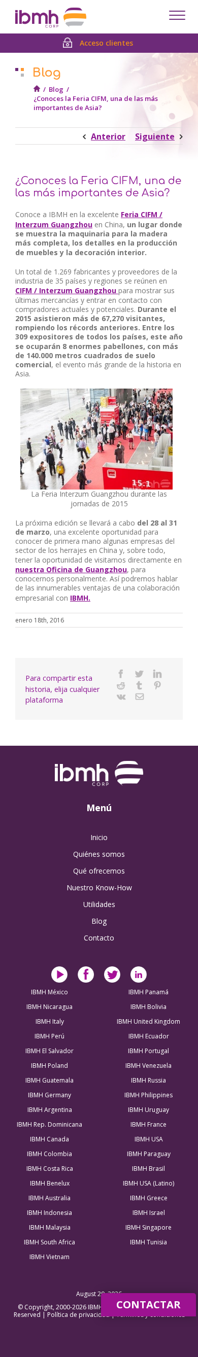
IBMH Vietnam (49, 1256)
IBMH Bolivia (148, 1006)
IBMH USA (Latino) (148, 1183)
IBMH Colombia (49, 1154)
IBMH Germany (49, 1095)
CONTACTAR (148, 1304)
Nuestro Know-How (99, 887)
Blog (56, 89)
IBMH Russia (148, 1080)
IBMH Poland (49, 1065)
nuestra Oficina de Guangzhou (71, 569)
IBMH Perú (49, 1036)
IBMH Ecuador (148, 1036)
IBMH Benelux (50, 1183)
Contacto (99, 938)
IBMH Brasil (148, 1168)
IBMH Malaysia (50, 1227)
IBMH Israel (149, 1212)
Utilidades (99, 904)
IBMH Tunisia (148, 1242)
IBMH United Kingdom (148, 1021)
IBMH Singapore (148, 1227)
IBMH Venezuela (148, 1065)
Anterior (108, 136)
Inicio (99, 837)
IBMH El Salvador (49, 1051)
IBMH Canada (49, 1139)
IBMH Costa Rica (49, 1168)
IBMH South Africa (49, 1242)
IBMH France (148, 1124)
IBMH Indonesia (49, 1212)
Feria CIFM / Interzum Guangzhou (88, 219)
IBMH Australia (49, 1198)
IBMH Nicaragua (49, 1006)
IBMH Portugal (148, 1051)
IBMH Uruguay (148, 1109)
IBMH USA (149, 1139)
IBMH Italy (50, 1021)
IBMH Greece (149, 1198)
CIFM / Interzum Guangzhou (66, 290)
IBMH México (49, 992)
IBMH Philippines (148, 1095)
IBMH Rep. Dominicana (49, 1124)
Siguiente (155, 136)
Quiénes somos (99, 854)
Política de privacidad (79, 1314)
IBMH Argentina (49, 1109)
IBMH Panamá (148, 992)
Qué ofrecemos (99, 871)
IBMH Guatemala (49, 1080)
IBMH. (80, 598)
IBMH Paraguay (149, 1154)
